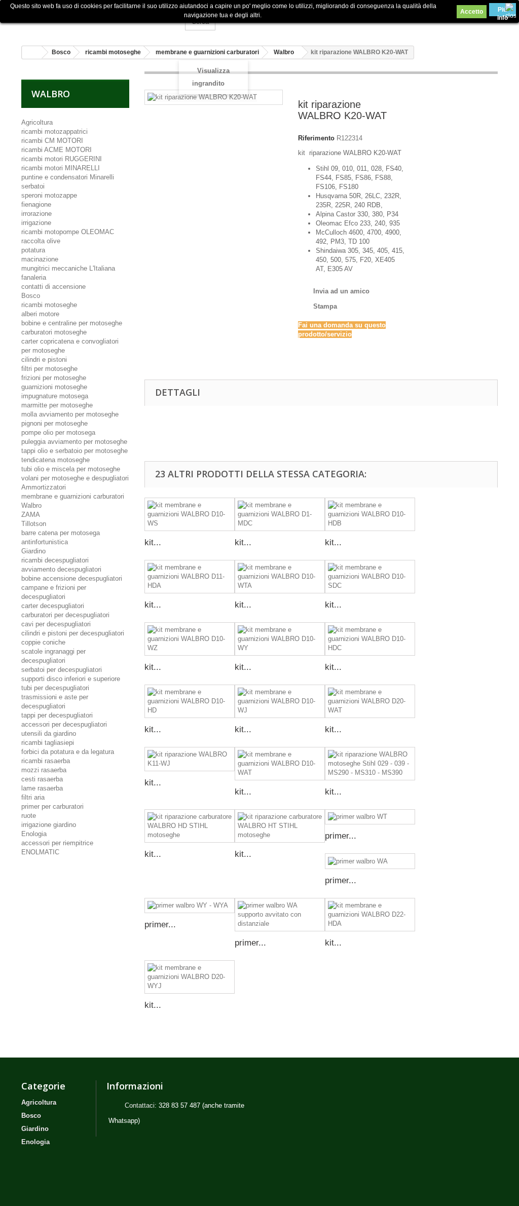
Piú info (502, 11)
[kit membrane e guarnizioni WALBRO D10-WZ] (189, 639)
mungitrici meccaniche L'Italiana (68, 268)
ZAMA (30, 514)
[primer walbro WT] (370, 817)
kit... (152, 542)
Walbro (31, 505)
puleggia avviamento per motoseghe (74, 441)
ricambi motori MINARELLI (60, 168)
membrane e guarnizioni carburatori (72, 496)
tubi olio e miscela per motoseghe (70, 469)
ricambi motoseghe (49, 305)
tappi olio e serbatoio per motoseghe (74, 451)
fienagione (36, 204)
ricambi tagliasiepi (47, 742)
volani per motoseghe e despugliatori (75, 478)
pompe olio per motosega (58, 432)
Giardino (33, 551)
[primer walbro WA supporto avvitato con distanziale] (280, 914)
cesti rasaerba (42, 779)
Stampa (325, 306)
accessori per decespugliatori (64, 724)
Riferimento (316, 138)
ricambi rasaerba (45, 761)
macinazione (39, 259)
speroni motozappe (49, 195)
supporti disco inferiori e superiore (70, 679)
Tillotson (33, 523)
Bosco (30, 295)
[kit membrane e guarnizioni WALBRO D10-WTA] (280, 576)
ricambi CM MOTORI (52, 140)
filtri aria (33, 797)
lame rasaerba (42, 788)
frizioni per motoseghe (53, 378)
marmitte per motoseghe (57, 405)
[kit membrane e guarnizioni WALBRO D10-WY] (280, 639)
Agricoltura (37, 122)
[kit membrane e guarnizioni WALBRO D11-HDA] (189, 576)
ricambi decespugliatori (55, 560)
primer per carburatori (52, 806)
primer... (340, 836)
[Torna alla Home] (32, 52)
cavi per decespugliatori (56, 624)
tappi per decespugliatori (57, 715)
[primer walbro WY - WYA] (189, 906)
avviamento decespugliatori (61, 569)
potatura (33, 250)
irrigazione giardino (48, 824)
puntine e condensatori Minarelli (67, 177)
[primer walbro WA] (370, 861)
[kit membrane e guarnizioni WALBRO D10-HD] (189, 701)
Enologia (34, 834)
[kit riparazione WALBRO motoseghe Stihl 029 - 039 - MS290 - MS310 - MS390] (370, 763)
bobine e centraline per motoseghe (71, 323)
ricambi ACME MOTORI (56, 150)
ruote (28, 815)
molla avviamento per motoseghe (70, 414)
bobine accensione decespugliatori (71, 578)
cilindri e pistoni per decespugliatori (72, 633)
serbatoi (33, 186)
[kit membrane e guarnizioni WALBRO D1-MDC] (280, 514)
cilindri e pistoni (44, 359)
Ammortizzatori (43, 487)
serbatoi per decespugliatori (61, 669)
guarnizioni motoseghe (54, 387)
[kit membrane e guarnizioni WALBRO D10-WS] (189, 514)
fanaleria (33, 277)
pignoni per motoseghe (54, 423)
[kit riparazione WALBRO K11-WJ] (189, 759)
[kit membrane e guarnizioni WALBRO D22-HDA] (370, 914)
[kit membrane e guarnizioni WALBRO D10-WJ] (280, 701)
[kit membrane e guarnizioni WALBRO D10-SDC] (370, 576)
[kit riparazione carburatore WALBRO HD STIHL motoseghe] (189, 826)
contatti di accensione (53, 286)
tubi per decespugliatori (55, 688)
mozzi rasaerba (43, 770)
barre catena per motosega (60, 533)
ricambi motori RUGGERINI (61, 159)
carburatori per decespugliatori (65, 615)
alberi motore (40, 314)
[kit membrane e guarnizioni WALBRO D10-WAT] (280, 763)
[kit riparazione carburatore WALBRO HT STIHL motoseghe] (280, 826)
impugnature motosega (54, 396)
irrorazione (36, 213)
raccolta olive (40, 241)
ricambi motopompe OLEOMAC (67, 232)
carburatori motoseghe (54, 332)
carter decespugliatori (52, 606)
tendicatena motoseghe (55, 460)
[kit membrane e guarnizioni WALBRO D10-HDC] (370, 639)
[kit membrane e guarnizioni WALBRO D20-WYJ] (189, 977)
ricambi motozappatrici (54, 131)
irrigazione (36, 223)
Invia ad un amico (341, 291)
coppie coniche (43, 642)
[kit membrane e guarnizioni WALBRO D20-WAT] (370, 701)
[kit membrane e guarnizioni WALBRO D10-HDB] (370, 514)
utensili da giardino (48, 733)
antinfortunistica (44, 542)
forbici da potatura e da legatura (67, 752)
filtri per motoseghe (49, 368)
